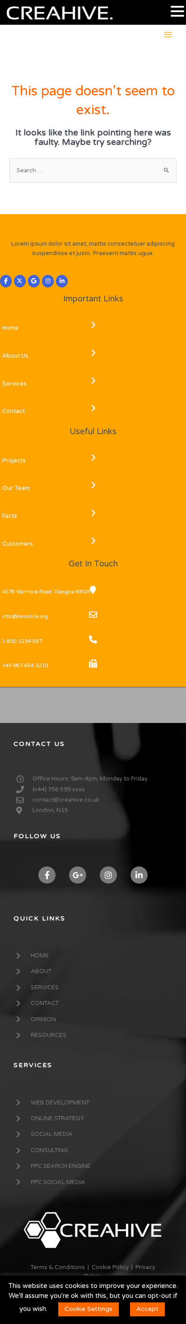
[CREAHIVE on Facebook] (6, 281)
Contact (13, 411)
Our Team (16, 488)
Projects (14, 460)
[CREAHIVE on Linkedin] (62, 281)
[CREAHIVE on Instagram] (48, 281)
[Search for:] (93, 170)
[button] (177, 11)
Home (10, 328)
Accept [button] (147, 1309)
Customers (17, 544)
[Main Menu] (168, 34)
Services (14, 383)
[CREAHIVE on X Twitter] (20, 281)
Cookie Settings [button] (88, 1309)
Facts (9, 516)
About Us (15, 355)
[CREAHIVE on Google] (34, 281)
